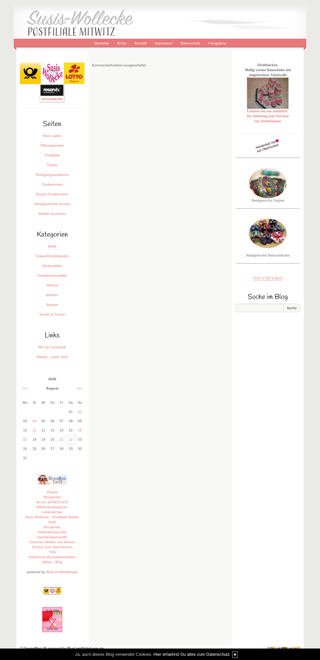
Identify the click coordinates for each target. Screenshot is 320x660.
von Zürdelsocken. (268, 121)
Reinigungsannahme (52, 175)
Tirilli (52, 552)
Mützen (52, 295)
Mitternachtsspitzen (52, 507)
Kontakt (141, 43)
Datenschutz (190, 43)
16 (80, 430)
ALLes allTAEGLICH (52, 502)
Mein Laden (52, 136)
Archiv (122, 43)
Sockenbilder (52, 266)
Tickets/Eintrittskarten (52, 256)
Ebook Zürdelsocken (52, 194)
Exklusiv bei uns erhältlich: (267, 111)
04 (34, 421)
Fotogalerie (217, 43)
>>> (79, 388)
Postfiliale (52, 155)
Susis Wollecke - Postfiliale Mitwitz (52, 517)
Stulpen (52, 305)
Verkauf (52, 285)
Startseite (102, 43)
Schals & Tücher (52, 314)
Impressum (164, 43)
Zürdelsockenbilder (52, 275)
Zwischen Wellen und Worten (52, 542)
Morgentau (52, 527)
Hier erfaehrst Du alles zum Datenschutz (192, 654)
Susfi (52, 522)
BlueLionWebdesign (62, 572)
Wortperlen (52, 497)
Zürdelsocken (52, 184)
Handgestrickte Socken (52, 204)
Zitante (52, 492)
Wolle (52, 246)
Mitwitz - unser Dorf (52, 357)
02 (80, 412)
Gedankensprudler (52, 532)
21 (62, 439)
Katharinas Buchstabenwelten (52, 557)
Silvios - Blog (52, 562)
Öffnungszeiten (52, 145)
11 (34, 430)
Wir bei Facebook (52, 347)
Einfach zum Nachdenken (52, 547)
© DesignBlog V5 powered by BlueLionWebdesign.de (62, 648)
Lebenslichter (52, 512)
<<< (25, 388)
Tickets (52, 165)
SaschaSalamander (52, 537)
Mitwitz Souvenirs (52, 214)
